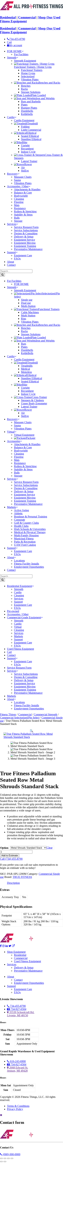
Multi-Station (28, 306)
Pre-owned (13, 611)
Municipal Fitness (24, 538)
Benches (25, 85)
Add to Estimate (9, 855)
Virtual (11, 431)
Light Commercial (31, 129)
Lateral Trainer (29, 161)
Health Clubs (21, 525)
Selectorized (27, 76)
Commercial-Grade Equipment (24, 617)
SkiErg (25, 170)
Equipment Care (23, 255)
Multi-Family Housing (26, 535)
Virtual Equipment (24, 434)
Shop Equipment (16, 951)
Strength (11, 57)
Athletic (18, 513)
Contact (11, 264)
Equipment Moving (25, 242)
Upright (25, 145)
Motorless (26, 372)
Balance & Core (23, 192)
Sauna (17, 180)
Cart (9, 651)
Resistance (20, 208)
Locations (19, 560)
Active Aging (21, 510)
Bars (23, 343)
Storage (18, 220)
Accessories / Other (18, 186)
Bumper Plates (29, 107)
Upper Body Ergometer (34, 403)
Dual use (26, 302)
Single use (26, 299)
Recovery (12, 173)
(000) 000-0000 (11, 1154)
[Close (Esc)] (11, 1158)
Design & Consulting (25, 233)
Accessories (13, 441)
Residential (8, 17)
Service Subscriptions (26, 230)
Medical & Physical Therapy (30, 532)
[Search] (2, 275)
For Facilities (21, 54)
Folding (25, 126)
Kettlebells (27, 114)
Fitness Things (8, 714)
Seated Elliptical (30, 136)
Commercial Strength (45, 714)
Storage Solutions (30, 92)
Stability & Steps (23, 214)
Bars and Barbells (31, 101)
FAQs (17, 258)
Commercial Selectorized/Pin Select (19, 717)
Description (13, 882)
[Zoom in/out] (1, 1158)
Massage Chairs (22, 176)
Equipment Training (25, 246)
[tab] (13, 883)
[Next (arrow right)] (5, 1161)
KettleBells (27, 353)
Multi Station (28, 315)
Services (11, 224)
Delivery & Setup (23, 236)
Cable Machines (30, 312)
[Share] (8, 1158)
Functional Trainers (31, 70)
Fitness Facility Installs (26, 563)
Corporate (19, 519)
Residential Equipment (19, 586)
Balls (17, 217)
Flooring (18, 202)
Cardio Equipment (24, 120)
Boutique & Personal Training (30, 516)
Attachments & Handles (27, 189)
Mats (16, 205)
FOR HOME (14, 51)
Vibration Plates (29, 79)
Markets (11, 507)
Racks (24, 88)
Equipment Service (24, 239)
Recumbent (27, 148)
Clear (49, 847)
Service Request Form (26, 227)
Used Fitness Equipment (20, 648)
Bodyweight (21, 195)
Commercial (27, 17)
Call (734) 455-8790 (11, 858)
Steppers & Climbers (32, 400)
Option (4, 847)
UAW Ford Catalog (25, 544)
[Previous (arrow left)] (1, 1161)
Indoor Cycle (28, 151)
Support (11, 252)
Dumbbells (27, 110)
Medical (25, 368)
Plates (24, 104)
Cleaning (19, 198)
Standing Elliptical (31, 139)
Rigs (23, 318)
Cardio (11, 117)
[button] (31, 730)
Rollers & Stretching (25, 211)
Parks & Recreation (25, 541)
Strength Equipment (25, 60)
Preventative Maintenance (28, 249)
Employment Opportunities (29, 566)
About (10, 261)
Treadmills (27, 365)
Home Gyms (28, 73)
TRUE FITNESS (22, 876)
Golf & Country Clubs (26, 522)
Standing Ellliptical (31, 378)
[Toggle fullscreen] (5, 1158)
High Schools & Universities (30, 529)
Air (23, 167)
